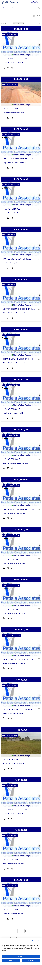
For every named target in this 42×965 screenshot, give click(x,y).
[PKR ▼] (3, 23)
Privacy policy (36, 941)
